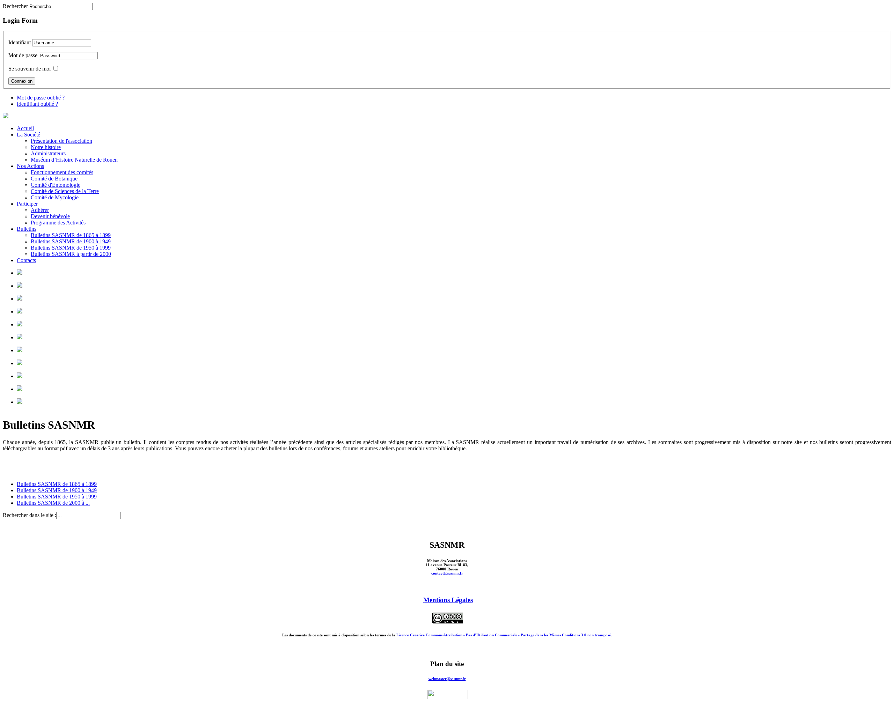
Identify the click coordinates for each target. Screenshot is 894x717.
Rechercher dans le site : (29, 515)
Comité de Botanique (54, 179)
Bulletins (26, 229)
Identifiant (19, 42)
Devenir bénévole (50, 216)
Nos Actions (30, 166)
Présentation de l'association (61, 141)
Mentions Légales (448, 600)
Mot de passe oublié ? (41, 98)
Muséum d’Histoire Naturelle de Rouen (74, 160)
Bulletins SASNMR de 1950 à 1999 (71, 248)
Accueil (25, 128)
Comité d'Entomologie (55, 185)
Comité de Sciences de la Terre (65, 191)
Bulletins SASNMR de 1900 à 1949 (71, 241)
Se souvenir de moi (29, 69)
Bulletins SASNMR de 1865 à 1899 (71, 235)
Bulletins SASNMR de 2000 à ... (53, 503)
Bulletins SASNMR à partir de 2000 (71, 254)
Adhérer (40, 210)
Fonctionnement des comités (62, 172)
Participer (27, 204)
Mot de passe (22, 55)
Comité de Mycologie (55, 197)
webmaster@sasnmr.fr (447, 679)
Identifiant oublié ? (37, 104)
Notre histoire (46, 147)
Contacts (26, 260)
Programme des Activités (58, 223)
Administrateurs (48, 153)
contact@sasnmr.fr (447, 573)
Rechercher (15, 6)
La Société (28, 135)
